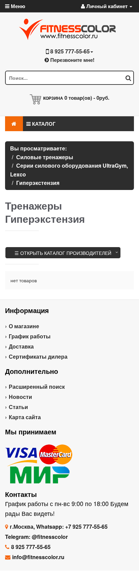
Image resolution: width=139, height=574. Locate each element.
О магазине (24, 326)
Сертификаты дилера (38, 356)
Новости (20, 397)
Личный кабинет (107, 6)
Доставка (21, 346)
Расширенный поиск (37, 386)
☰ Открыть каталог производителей (63, 252)
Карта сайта (25, 417)
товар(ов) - (86, 97)
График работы (30, 336)
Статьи (18, 407)
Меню (17, 6)
